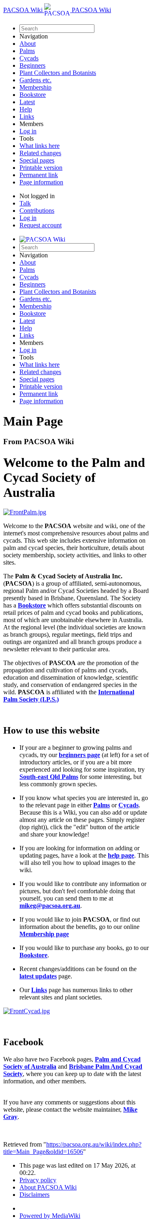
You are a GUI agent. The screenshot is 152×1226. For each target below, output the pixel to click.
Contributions (36, 210)
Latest (27, 101)
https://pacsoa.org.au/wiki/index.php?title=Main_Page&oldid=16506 (72, 1148)
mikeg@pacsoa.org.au (49, 905)
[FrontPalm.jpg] (24, 512)
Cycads (29, 58)
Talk (25, 203)
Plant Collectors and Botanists (57, 72)
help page (121, 855)
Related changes (40, 153)
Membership (35, 87)
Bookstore (32, 94)
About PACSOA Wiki (48, 1187)
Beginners (32, 65)
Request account (40, 225)
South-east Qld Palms (48, 776)
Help (25, 109)
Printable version (40, 167)
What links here (39, 145)
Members (31, 123)
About (27, 43)
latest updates (38, 976)
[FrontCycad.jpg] (26, 1011)
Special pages (36, 160)
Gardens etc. (35, 80)
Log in (27, 131)
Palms (27, 50)
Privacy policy (37, 1180)
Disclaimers (34, 1194)
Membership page (44, 934)
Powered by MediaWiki (49, 1215)
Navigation (33, 36)
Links (26, 116)
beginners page (79, 754)
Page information (41, 182)
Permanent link (38, 174)
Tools (26, 138)
